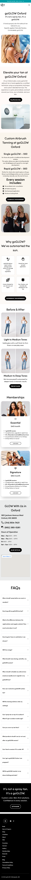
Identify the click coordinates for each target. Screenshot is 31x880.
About (4, 837)
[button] (29, 5)
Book (3, 826)
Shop (3, 832)
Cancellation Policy (7, 862)
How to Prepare (6, 829)
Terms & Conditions (7, 865)
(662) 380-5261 (12, 527)
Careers (4, 845)
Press (3, 856)
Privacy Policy (6, 867)
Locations (5, 834)
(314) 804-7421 (12, 522)
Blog (3, 859)
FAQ (3, 840)
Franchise (5, 843)
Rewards (4, 854)
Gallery (4, 848)
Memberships (6, 851)
